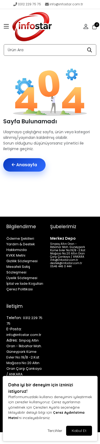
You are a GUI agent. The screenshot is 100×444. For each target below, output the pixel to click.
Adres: (12, 340)
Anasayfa (26, 165)
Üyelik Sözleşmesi (21, 277)
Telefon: (14, 317)
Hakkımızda (16, 249)
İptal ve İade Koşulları (24, 283)
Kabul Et (79, 430)
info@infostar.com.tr (66, 4)
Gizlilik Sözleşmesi (22, 261)
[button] (6, 26)
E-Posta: (14, 329)
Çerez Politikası (19, 289)
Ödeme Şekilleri (20, 238)
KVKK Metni (15, 255)
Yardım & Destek (20, 244)
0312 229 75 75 (29, 4)
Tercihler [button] (54, 430)
